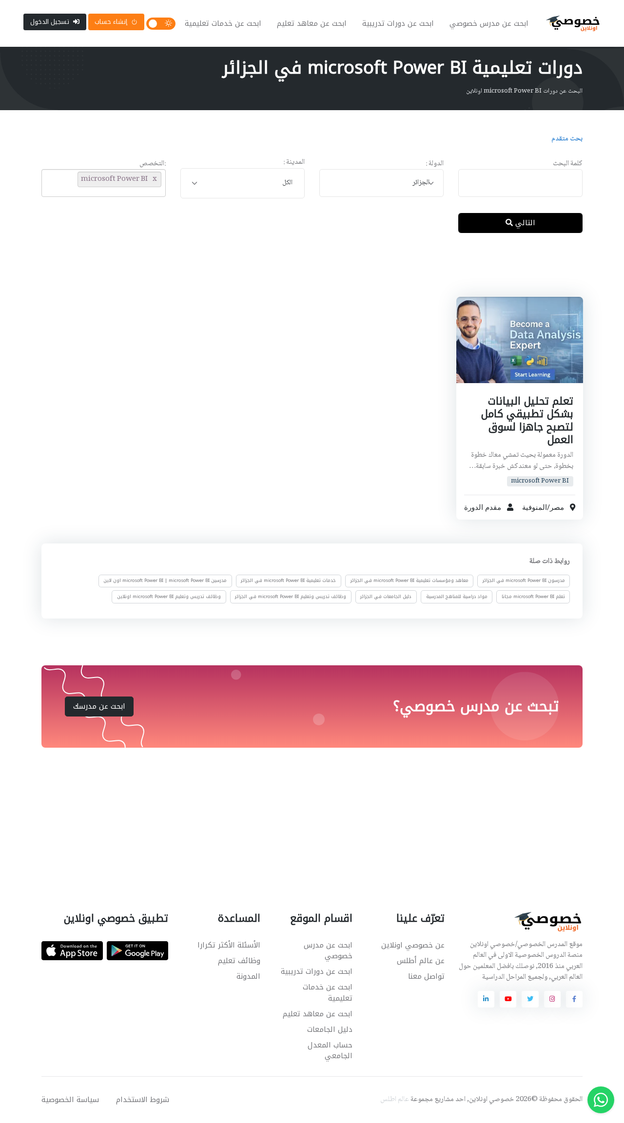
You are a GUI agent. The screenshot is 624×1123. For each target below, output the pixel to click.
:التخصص (152, 164)
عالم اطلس (394, 1099)
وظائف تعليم (239, 961)
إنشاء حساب (111, 22)
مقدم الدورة (482, 507)
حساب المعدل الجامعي (330, 1050)
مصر (556, 507)
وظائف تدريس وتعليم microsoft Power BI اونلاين (169, 596)
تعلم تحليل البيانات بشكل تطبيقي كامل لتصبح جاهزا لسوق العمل (527, 420)
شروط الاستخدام (142, 1099)
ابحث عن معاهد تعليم (312, 23)
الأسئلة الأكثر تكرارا (228, 945)
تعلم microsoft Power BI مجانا (533, 596)
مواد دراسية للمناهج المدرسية (457, 596)
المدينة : (294, 162)
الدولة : (435, 164)
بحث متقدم (567, 139)
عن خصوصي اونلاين (413, 945)
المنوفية (534, 507)
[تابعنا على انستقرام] (552, 999)
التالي (524, 223)
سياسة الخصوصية (70, 1099)
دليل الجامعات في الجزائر (385, 596)
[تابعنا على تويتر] (530, 999)
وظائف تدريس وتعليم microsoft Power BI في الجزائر (290, 596)
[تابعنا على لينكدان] (486, 999)
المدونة (248, 976)
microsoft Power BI (540, 481)
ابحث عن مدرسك (99, 706)
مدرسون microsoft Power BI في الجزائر (524, 580)
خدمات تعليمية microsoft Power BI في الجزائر (288, 580)
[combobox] (381, 183)
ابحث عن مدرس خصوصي (488, 23)
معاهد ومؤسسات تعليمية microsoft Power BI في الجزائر (409, 580)
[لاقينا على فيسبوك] (574, 999)
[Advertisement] (305, 272)
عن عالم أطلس (421, 961)
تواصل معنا (426, 976)
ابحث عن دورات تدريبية (398, 23)
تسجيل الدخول (49, 22)
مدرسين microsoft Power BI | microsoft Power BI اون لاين (165, 580)
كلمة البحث (568, 164)
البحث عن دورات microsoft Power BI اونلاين (524, 91)
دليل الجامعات (329, 1029)
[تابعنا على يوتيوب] (508, 999)
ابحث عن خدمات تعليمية (223, 23)
